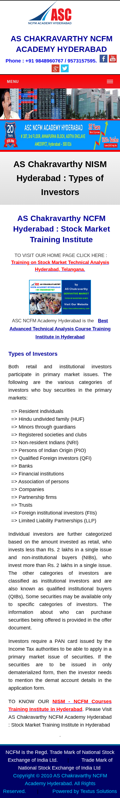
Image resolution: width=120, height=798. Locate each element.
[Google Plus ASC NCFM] (55, 70)
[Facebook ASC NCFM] (103, 61)
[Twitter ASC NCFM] (65, 70)
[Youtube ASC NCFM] (113, 61)
